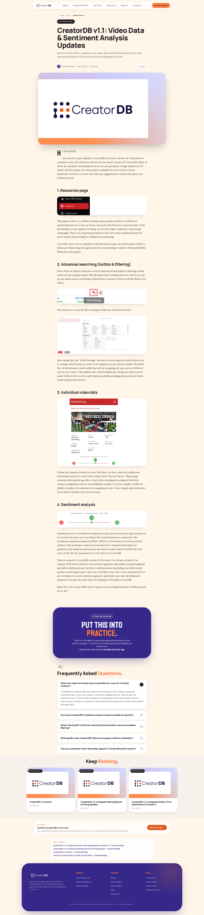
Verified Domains (152, 890)
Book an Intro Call (88, 649)
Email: (111, 649)
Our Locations (116, 882)
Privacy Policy (151, 882)
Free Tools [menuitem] (98, 5)
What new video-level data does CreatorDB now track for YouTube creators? (95, 684)
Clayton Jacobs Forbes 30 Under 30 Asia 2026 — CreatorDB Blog (80, 855)
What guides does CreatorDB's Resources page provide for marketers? (97, 738)
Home (62, 15)
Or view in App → (161, 5)
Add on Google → (157, 827)
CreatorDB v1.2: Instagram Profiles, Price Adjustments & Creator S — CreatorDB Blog (88, 845)
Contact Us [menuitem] (137, 5)
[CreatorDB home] (44, 5)
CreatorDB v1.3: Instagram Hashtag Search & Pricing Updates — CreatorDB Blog (86, 849)
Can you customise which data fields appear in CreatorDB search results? (98, 748)
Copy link (142, 67)
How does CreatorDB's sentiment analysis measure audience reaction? (97, 715)
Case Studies (116, 886)
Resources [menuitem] (112, 5)
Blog (68, 15)
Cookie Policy (151, 886)
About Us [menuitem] (124, 5)
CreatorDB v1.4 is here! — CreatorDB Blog (70, 852)
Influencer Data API (83, 882)
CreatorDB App (82, 886)
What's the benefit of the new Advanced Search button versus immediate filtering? (98, 726)
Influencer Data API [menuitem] (81, 5)
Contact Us (115, 894)
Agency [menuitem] (66, 5)
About (113, 878)
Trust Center (151, 878)
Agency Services (83, 878)
